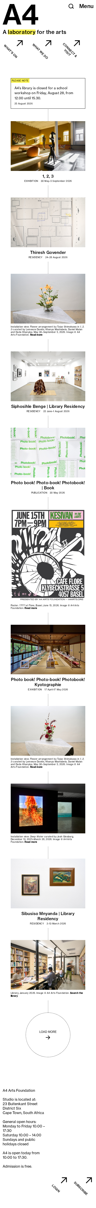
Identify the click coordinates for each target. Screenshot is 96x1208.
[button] (71, 6)
